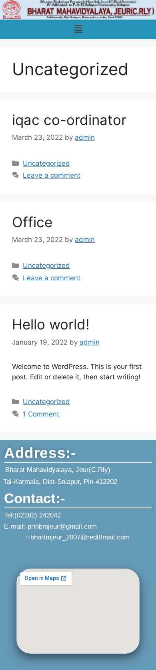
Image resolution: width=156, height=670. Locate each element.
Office (32, 222)
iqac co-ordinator (69, 119)
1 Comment (41, 414)
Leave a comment (51, 175)
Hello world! (51, 324)
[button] (78, 29)
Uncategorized (46, 163)
